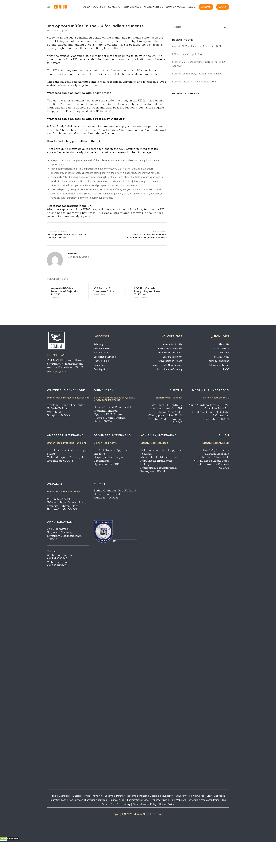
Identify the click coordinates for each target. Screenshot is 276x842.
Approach (219, 795)
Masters (77, 795)
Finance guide (117, 799)
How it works (196, 795)
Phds (87, 795)
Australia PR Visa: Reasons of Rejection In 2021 (196, 46)
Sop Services (76, 799)
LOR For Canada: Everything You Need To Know (197, 73)
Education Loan (102, 348)
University (181, 795)
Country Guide (101, 369)
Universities (132, 7)
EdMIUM (61, 7)
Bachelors (64, 795)
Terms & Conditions (218, 360)
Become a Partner (114, 795)
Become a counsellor (161, 795)
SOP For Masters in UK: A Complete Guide (194, 81)
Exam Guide (100, 365)
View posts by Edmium (78, 256)
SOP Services (101, 352)
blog (66, 30)
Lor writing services (96, 799)
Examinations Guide (138, 799)
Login (222, 7)
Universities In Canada (170, 352)
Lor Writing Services (105, 356)
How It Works (175, 7)
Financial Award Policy (145, 804)
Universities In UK (172, 356)
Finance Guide (101, 360)
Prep (86, 7)
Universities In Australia (169, 348)
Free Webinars (178, 799)
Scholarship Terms (219, 365)
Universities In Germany (169, 369)
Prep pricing (123, 804)
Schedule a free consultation (204, 799)
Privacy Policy (221, 356)
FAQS (226, 369)
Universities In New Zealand (167, 365)
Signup (206, 7)
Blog (191, 7)
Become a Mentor (137, 795)
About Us (224, 344)
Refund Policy (166, 804)
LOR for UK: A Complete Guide (188, 54)
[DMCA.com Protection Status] (9, 839)
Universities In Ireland (170, 360)
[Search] (224, 27)
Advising (114, 7)
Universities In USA (171, 344)
